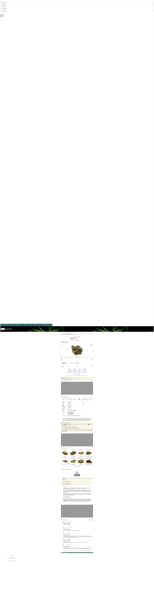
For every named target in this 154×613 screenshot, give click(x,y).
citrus (74, 427)
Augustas (68, 539)
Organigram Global (73, 410)
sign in (85, 550)
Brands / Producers (4, 3)
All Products (64, 334)
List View (75, 336)
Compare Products (77, 466)
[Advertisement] (77, 388)
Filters (79, 336)
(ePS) (77, 377)
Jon (67, 527)
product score (65, 429)
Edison (92, 359)
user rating (79, 429)
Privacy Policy (2, 15)
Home (61, 334)
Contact (70, 481)
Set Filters (14, 558)
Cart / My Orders (4, 8)
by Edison (67, 342)
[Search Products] (25, 324)
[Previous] (3, 556)
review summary (89, 550)
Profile (64, 481)
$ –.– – (62, 365)
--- (74, 371)
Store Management (4, 11)
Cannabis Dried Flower (68, 334)
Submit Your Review (63, 552)
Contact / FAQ (2, 14)
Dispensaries (3, 5)
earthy (76, 427)
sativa (62, 424)
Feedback (1, 16)
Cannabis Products (4, 2)
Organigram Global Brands (66, 523)
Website (67, 481)
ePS (62, 479)
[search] (61, 332)
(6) (62, 359)
